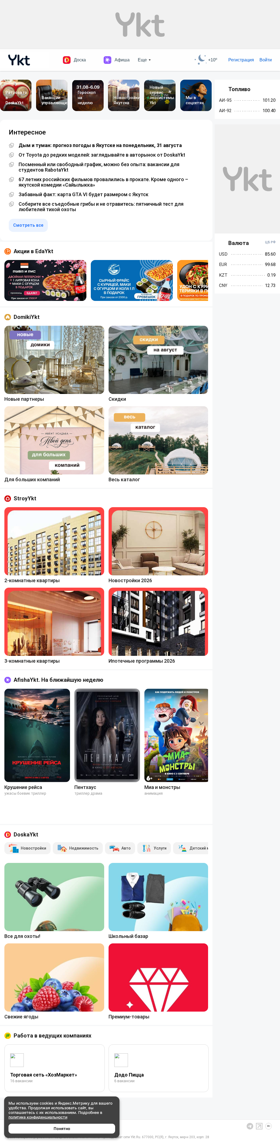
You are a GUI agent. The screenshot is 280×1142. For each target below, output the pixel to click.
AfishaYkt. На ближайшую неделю (58, 680)
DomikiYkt (27, 317)
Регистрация (241, 60)
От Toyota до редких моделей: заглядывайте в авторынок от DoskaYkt (102, 155)
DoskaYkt (26, 834)
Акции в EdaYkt (33, 251)
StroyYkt (25, 498)
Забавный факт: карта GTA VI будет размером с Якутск (83, 194)
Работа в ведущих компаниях (52, 1035)
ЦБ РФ (270, 242)
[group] (45, 280)
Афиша (122, 60)
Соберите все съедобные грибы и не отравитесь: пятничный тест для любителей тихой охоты (101, 206)
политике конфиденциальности (37, 1117)
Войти (265, 60)
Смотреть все (28, 225)
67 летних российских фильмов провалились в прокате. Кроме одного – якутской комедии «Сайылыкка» (103, 182)
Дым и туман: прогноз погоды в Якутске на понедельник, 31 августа (100, 145)
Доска (80, 60)
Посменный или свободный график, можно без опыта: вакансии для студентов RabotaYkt (99, 167)
